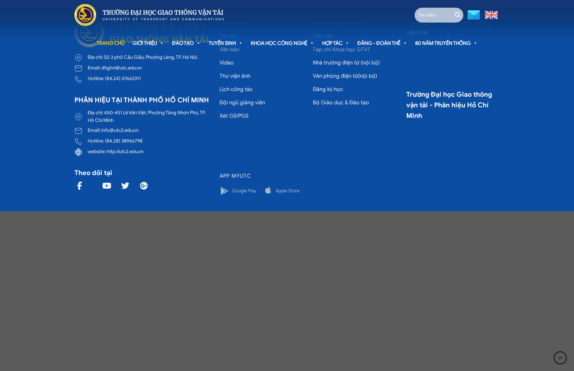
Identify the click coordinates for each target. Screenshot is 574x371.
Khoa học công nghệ (279, 43)
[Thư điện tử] (473, 14)
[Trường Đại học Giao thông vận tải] (149, 15)
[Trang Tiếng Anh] (490, 14)
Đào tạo (183, 43)
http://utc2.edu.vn (125, 151)
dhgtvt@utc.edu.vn (121, 68)
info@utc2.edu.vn (120, 130)
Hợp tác (332, 43)
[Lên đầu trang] (560, 357)
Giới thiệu (145, 43)
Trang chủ (111, 43)
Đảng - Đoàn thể (378, 43)
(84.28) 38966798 (124, 141)
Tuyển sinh (222, 43)
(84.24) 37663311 (123, 78)
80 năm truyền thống (443, 43)
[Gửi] (457, 15)
